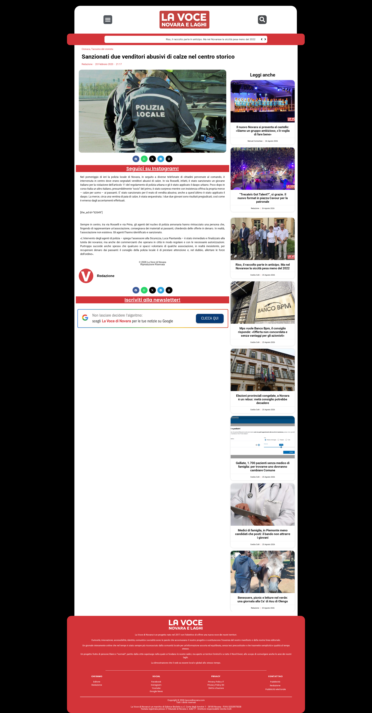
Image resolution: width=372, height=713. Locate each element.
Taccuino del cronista (102, 49)
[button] (107, 19)
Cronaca (86, 49)
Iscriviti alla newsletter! (152, 300)
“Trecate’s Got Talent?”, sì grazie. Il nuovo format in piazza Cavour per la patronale (263, 198)
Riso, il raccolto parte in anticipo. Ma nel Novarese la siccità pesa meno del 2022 (153, 39)
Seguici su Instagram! (152, 168)
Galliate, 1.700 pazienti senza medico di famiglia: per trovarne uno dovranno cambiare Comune (262, 466)
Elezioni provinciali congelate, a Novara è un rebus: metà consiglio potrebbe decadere (262, 399)
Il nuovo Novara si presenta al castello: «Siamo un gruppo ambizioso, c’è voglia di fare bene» (263, 130)
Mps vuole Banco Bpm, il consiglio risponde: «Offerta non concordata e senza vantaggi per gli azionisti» (262, 332)
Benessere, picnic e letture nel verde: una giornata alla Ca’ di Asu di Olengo (262, 599)
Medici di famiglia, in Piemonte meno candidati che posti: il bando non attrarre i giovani (262, 534)
